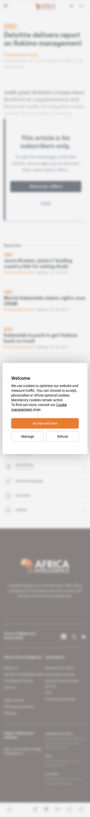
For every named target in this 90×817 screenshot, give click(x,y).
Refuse (62, 436)
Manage (27, 436)
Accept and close (45, 423)
